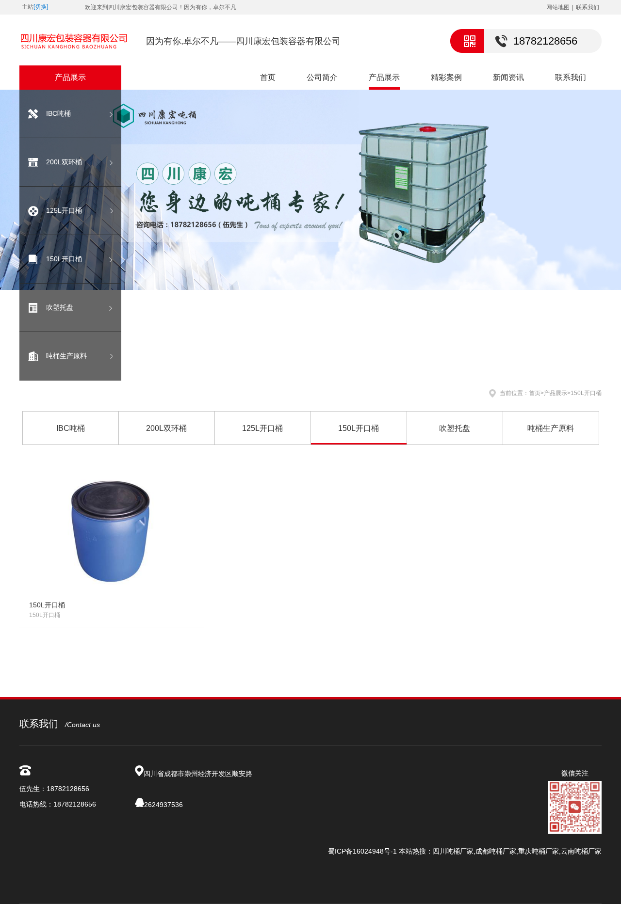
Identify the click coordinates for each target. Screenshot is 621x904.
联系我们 (587, 7)
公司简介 (322, 77)
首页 (268, 77)
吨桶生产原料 (66, 356)
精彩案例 (446, 77)
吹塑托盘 (59, 307)
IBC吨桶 (58, 113)
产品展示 (384, 77)
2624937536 (163, 805)
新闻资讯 (508, 77)
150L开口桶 (64, 259)
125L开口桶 (64, 210)
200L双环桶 (64, 162)
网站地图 (558, 7)
